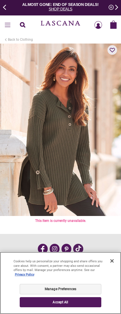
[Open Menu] (7, 25)
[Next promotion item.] (114, 7)
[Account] (98, 25)
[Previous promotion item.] (6, 7)
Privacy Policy (24, 274)
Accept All (60, 302)
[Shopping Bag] (113, 25)
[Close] (112, 261)
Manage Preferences (60, 289)
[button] (112, 50)
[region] (60, 283)
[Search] (23, 25)
